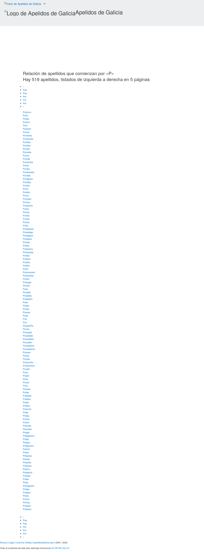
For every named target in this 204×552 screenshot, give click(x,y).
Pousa (26, 329)
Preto (25, 482)
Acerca (3, 542)
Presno (26, 469)
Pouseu (27, 352)
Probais (27, 505)
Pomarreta (28, 138)
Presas (26, 459)
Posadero (27, 299)
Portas (26, 245)
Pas (25, 93)
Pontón (26, 185)
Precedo (27, 425)
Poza (25, 379)
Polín (25, 115)
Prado (26, 402)
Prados (26, 405)
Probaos (27, 509)
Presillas (27, 465)
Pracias (26, 389)
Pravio (26, 422)
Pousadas (28, 335)
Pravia (26, 419)
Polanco (27, 112)
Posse (26, 309)
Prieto (26, 495)
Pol (24, 99)
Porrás (26, 215)
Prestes (26, 475)
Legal (11, 542)
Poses (26, 305)
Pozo (25, 385)
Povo (25, 372)
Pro (24, 103)
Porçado (27, 198)
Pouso (26, 355)
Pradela (27, 399)
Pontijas (27, 182)
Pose (25, 302)
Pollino (26, 122)
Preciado (27, 429)
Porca (26, 195)
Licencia (20, 542)
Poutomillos (29, 365)
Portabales (28, 228)
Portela (26, 262)
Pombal (27, 142)
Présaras (27, 455)
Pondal (26, 158)
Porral (26, 208)
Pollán (26, 118)
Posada (27, 292)
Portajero (27, 238)
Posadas (27, 295)
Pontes (26, 168)
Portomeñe (28, 275)
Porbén (26, 192)
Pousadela (28, 339)
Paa (25, 89)
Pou (25, 322)
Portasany (28, 248)
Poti (25, 319)
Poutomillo (28, 362)
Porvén (26, 285)
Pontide (27, 175)
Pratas (26, 415)
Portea (26, 255)
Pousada (27, 332)
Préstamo (27, 472)
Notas (29, 542)
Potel (25, 315)
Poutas (26, 359)
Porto (25, 269)
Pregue (26, 442)
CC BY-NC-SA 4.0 (60, 548)
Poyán (26, 375)
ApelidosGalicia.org (43, 542)
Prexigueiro (28, 485)
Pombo (26, 148)
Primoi (26, 499)
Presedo (27, 462)
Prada (26, 392)
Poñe (25, 188)
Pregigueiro (28, 435)
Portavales (28, 252)
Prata (25, 412)
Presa (26, 452)
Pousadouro (29, 349)
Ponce (26, 155)
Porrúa (26, 222)
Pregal (26, 432)
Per (24, 96)
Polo (25, 125)
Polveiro (27, 128)
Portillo (26, 265)
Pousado (27, 342)
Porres (26, 218)
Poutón (26, 369)
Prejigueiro (28, 445)
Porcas (26, 202)
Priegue (27, 492)
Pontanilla (28, 162)
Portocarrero (29, 272)
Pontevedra (28, 172)
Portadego (28, 232)
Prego (26, 439)
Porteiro (27, 259)
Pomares (27, 135)
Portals (26, 242)
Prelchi (26, 449)
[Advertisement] (102, 49)
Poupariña (28, 325)
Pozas (26, 382)
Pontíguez (28, 178)
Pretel (26, 479)
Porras (26, 212)
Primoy (26, 502)
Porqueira (28, 205)
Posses (26, 312)
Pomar (26, 132)
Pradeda (27, 395)
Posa (25, 289)
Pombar (27, 145)
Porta (25, 225)
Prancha (27, 409)
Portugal (27, 282)
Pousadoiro (28, 345)
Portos (26, 279)
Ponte (26, 165)
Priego (26, 489)
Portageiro (28, 235)
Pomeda (27, 152)
